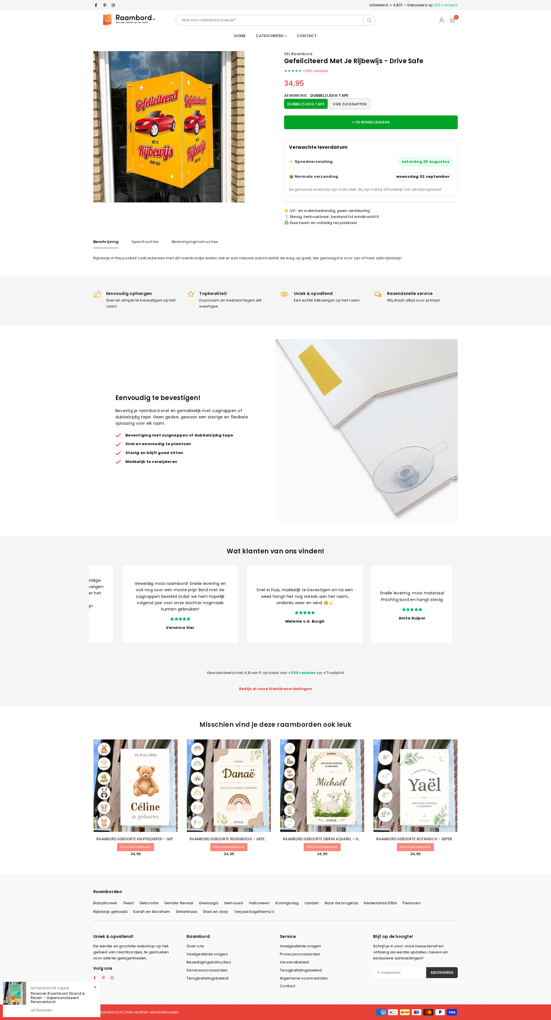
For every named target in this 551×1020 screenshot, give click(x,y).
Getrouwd (233, 903)
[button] (452, 20)
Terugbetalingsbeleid (207, 978)
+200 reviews (316, 71)
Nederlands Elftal (380, 903)
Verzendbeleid (294, 962)
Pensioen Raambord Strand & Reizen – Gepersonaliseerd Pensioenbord (58, 997)
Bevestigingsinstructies (209, 962)
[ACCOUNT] (442, 20)
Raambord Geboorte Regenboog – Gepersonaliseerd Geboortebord (254, 839)
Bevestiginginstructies (195, 241)
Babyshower (105, 903)
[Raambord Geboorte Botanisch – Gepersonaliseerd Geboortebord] (415, 785)
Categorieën (270, 35)
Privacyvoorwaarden (300, 954)
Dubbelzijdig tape (306, 104)
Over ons (195, 946)
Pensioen (412, 903)
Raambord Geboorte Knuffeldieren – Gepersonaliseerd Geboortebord (162, 839)
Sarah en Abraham (151, 911)
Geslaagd (208, 903)
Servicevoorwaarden (207, 970)
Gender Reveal (178, 903)
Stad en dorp (215, 911)
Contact (307, 35)
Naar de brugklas (341, 903)
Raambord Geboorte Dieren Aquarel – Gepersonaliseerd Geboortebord (351, 839)
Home (240, 35)
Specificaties (144, 241)
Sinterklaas (186, 911)
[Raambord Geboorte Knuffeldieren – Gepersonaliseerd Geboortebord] (136, 785)
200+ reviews (446, 5)
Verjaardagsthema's (254, 911)
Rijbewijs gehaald (110, 911)
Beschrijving (106, 241)
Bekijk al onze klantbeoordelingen (275, 688)
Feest (128, 903)
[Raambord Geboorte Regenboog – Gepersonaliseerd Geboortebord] (229, 785)
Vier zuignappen (350, 104)
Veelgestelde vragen (207, 954)
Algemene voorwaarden (304, 978)
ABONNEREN (441, 972)
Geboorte (148, 903)
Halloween (259, 903)
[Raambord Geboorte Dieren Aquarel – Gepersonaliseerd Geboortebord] (322, 785)
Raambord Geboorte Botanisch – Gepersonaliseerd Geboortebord (440, 839)
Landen (312, 903)
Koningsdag (287, 903)
